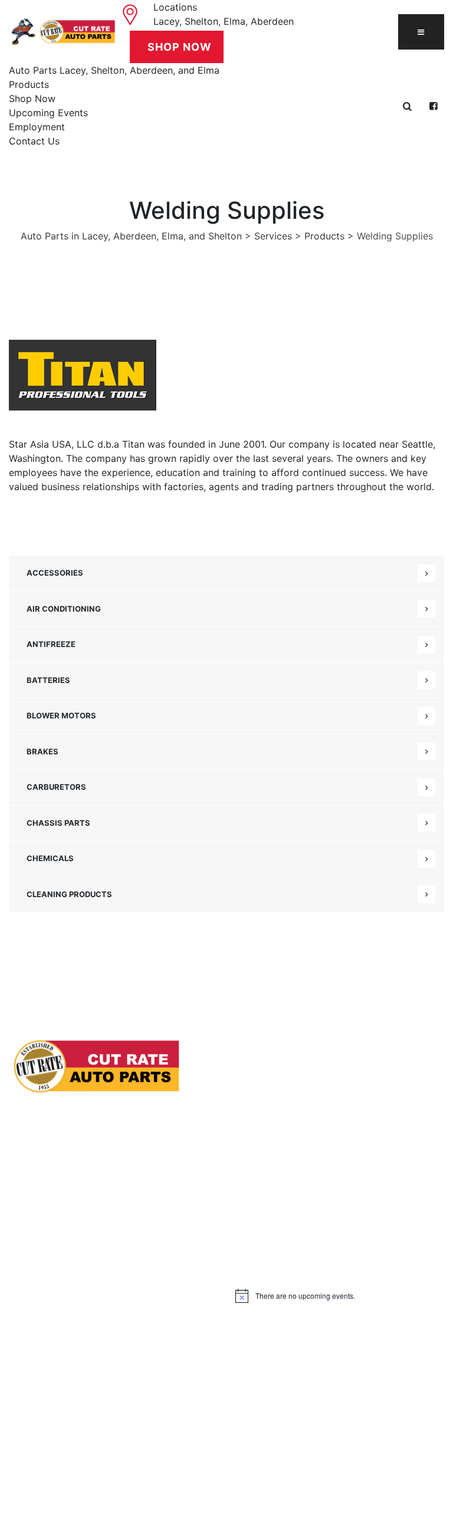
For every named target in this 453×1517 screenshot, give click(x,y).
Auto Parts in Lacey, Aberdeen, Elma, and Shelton (222, 1469)
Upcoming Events (48, 113)
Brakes (42, 751)
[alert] (339, 1296)
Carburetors (56, 787)
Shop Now (32, 98)
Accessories (55, 572)
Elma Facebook (52, 1369)
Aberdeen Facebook (61, 1346)
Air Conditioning (64, 608)
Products (29, 84)
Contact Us (34, 141)
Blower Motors (61, 715)
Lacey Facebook (54, 1300)
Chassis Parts (58, 823)
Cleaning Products (69, 894)
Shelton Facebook (59, 1323)
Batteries (48, 680)
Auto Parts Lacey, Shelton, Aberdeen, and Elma (114, 70)
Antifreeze (51, 644)
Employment (37, 127)
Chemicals (50, 858)
